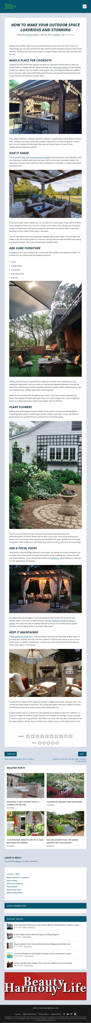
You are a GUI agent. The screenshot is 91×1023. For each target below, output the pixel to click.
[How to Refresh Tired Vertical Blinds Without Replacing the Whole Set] (10, 946)
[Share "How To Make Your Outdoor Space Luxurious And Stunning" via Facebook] (28, 736)
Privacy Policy (43, 1014)
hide (17, 874)
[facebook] (64, 1014)
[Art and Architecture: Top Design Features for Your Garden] (65, 823)
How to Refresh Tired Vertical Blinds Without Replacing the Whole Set (42, 944)
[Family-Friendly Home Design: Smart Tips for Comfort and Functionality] (10, 965)
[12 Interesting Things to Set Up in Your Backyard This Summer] (25, 823)
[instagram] (75, 1014)
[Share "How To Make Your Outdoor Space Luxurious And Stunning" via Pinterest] (47, 736)
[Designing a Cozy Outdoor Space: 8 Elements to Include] (25, 785)
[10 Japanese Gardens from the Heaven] (65, 785)
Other (25, 927)
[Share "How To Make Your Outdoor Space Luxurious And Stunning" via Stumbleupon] (61, 736)
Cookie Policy (56, 1014)
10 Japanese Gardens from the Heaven (64, 802)
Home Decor (28, 946)
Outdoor (56, 35)
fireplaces (55, 558)
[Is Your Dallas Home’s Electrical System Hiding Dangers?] (10, 936)
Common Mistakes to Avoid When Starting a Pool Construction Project (42, 953)
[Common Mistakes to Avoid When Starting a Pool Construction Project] (10, 955)
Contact (18, 1014)
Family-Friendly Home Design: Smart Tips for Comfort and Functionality (43, 963)
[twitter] (68, 1014)
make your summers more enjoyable (35, 157)
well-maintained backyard (21, 636)
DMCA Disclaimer (29, 1014)
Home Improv (26, 937)
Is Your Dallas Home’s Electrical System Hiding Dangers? (36, 934)
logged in (18, 861)
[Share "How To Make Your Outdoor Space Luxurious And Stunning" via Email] (66, 736)
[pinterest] (71, 1014)
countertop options (60, 67)
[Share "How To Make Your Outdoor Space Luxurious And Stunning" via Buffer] (56, 736)
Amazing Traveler (32, 35)
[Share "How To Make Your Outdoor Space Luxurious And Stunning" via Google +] (37, 736)
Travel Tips (31, 927)
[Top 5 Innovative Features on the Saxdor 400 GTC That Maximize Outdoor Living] (10, 926)
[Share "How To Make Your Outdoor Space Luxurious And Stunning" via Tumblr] (42, 736)
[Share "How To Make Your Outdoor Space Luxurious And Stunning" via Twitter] (32, 736)
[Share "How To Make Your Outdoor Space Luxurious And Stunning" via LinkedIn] (51, 736)
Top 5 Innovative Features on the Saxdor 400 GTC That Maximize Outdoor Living (46, 925)
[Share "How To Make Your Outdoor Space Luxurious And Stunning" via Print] (70, 736)
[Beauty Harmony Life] (45, 999)
